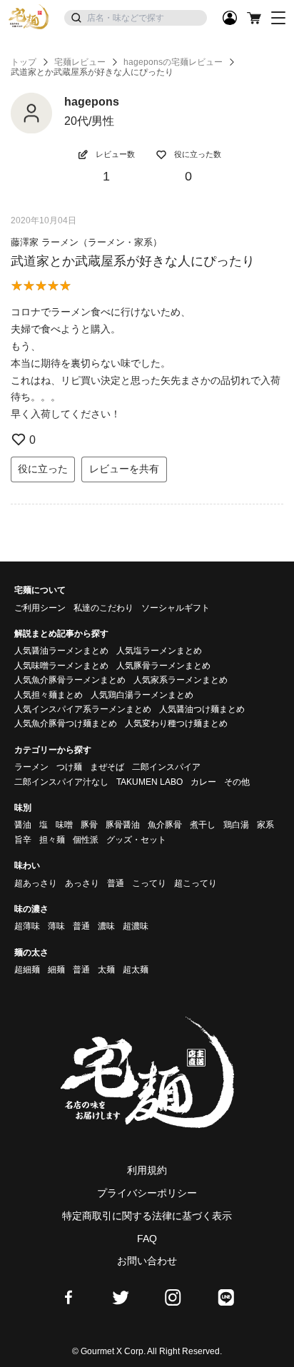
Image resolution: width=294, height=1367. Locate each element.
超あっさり (35, 883)
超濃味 (135, 926)
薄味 (56, 926)
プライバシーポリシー (147, 1193)
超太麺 (135, 970)
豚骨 (89, 825)
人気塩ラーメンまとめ (159, 651)
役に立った (43, 468)
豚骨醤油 (123, 825)
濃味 (106, 926)
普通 (115, 883)
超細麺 (27, 970)
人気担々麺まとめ (48, 695)
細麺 (56, 970)
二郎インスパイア (166, 767)
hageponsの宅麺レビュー (173, 62)
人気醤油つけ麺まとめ (202, 709)
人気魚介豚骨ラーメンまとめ (70, 680)
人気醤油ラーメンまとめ (61, 651)
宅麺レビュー (80, 62)
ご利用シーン (40, 608)
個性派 (85, 840)
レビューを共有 (124, 468)
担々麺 (52, 840)
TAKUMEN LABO (149, 782)
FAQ (147, 1238)
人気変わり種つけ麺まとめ (176, 723)
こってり (149, 883)
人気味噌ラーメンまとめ (61, 666)
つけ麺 (69, 767)
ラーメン (31, 767)
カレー (203, 782)
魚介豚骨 (165, 825)
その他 (237, 782)
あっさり (82, 883)
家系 (265, 825)
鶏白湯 (236, 825)
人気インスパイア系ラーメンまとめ (82, 709)
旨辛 (22, 840)
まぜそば (107, 767)
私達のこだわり (103, 608)
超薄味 (27, 926)
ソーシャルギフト (175, 608)
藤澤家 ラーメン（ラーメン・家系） (86, 242)
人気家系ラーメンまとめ (180, 680)
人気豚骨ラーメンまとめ (163, 666)
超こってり (195, 883)
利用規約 (147, 1170)
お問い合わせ (147, 1260)
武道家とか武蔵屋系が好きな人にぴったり (133, 261)
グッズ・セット (136, 840)
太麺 (106, 970)
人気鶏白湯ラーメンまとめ (142, 695)
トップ (23, 62)
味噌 (64, 825)
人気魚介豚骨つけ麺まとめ (65, 723)
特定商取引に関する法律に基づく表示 (147, 1215)
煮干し (203, 825)
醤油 (22, 825)
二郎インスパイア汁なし (61, 782)
